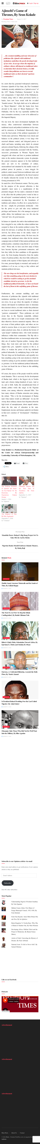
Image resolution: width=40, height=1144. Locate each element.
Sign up (36, 3)
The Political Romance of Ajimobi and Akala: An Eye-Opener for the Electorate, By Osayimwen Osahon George (9, 491)
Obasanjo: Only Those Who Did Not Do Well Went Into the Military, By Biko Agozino (19, 732)
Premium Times (8, 19)
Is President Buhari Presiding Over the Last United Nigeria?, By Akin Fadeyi (19, 702)
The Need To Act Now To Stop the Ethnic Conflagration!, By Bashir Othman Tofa (16, 613)
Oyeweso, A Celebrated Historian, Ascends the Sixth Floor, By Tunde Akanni (19, 673)
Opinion (6, 579)
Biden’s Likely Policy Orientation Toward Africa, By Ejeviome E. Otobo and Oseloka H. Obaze (20, 643)
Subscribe (7, 883)
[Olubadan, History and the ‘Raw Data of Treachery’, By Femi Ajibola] (26, 481)
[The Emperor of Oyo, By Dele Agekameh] (9, 508)
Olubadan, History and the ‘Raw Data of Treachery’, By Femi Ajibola (26, 489)
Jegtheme (4, 1139)
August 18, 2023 (7, 706)
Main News (5, 1133)
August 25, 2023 (7, 588)
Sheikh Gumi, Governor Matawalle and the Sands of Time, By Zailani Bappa (20, 584)
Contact (22, 1133)
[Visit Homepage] (19, 3)
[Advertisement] (20, 962)
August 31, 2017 (21, 19)
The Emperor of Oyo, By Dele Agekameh (9, 515)
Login (31, 3)
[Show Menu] (3, 3)
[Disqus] (20, 771)
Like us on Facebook (9, 979)
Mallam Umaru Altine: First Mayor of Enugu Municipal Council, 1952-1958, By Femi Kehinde (24, 910)
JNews (7, 1137)
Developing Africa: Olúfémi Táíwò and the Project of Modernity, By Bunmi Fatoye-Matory (24, 931)
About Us (14, 1133)
